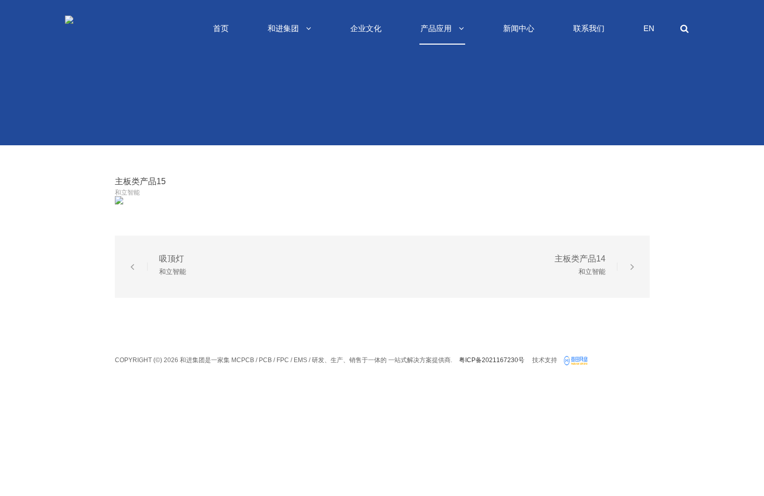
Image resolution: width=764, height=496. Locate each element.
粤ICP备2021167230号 (491, 360)
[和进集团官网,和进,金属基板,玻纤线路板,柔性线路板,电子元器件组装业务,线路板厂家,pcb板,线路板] (577, 361)
